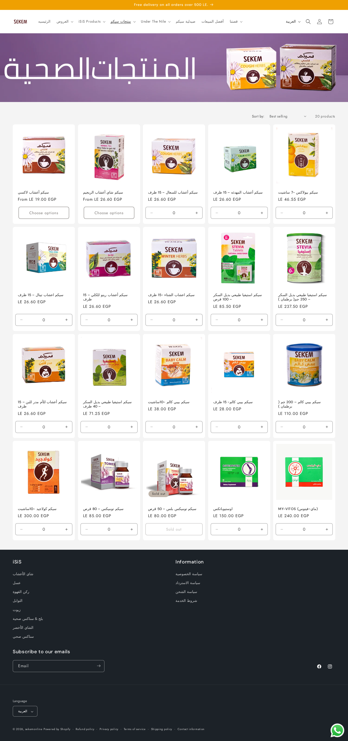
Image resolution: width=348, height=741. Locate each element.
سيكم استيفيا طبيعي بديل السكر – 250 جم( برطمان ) (302, 297)
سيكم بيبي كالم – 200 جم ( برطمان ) (299, 404)
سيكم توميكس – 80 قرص (103, 509)
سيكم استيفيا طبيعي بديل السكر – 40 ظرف (107, 404)
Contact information (191, 729)
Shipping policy (161, 729)
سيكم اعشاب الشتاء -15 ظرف (171, 295)
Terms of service (135, 729)
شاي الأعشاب (23, 573)
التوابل (17, 600)
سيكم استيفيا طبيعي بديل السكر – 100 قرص (237, 297)
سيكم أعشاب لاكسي (33, 192)
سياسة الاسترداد (188, 582)
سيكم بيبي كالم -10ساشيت (169, 402)
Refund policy (85, 729)
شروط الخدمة (186, 600)
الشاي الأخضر (23, 627)
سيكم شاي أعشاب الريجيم (103, 192)
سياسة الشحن (186, 591)
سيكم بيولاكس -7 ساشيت (298, 192)
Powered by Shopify (57, 729)
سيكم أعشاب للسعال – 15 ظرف (173, 192)
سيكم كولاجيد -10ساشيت (37, 509)
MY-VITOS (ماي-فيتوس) (298, 509)
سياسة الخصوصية (189, 573)
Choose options (43, 213)
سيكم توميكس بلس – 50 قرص (172, 509)
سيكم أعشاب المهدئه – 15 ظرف (238, 192)
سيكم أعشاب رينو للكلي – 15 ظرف (105, 297)
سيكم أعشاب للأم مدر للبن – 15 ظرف (42, 404)
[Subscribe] (98, 666)
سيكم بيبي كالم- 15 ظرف (233, 402)
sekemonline (34, 729)
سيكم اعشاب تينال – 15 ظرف (40, 295)
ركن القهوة (21, 591)
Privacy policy (109, 729)
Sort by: (258, 116)
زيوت (17, 609)
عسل (17, 582)
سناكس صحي (23, 636)
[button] (64, 21)
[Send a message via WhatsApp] (337, 730)
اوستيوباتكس (223, 509)
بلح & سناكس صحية (28, 618)
